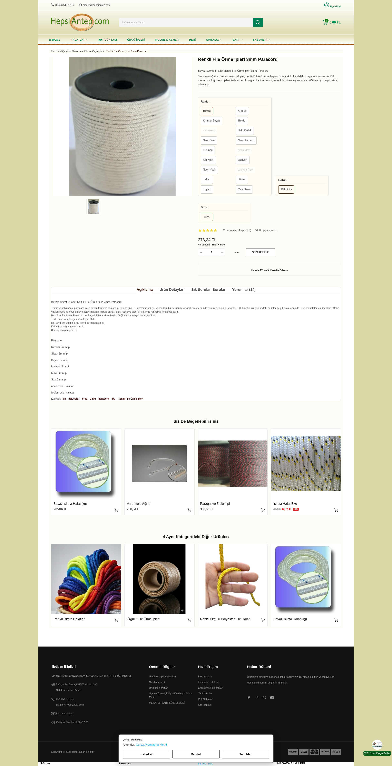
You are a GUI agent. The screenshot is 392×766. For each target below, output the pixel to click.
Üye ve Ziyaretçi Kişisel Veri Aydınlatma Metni (171, 695)
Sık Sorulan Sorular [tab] (208, 290)
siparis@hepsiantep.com (96, 5)
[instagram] (256, 698)
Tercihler (245, 754)
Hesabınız (205, 763)
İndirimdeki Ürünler (208, 682)
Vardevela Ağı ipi (139, 503)
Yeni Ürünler (205, 693)
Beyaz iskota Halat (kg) (70, 503)
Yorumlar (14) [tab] (244, 290)
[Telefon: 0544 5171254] (52, 5)
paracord (103, 398)
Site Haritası (205, 705)
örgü (84, 398)
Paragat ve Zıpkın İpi (215, 503)
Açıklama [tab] (145, 290)
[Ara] (258, 22)
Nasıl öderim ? (157, 682)
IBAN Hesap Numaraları (162, 676)
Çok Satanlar (205, 699)
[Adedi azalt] (201, 252)
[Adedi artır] (222, 252)
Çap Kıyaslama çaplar (210, 688)
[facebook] (249, 698)
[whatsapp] (264, 698)
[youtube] (272, 698)
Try (113, 398)
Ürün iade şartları (158, 688)
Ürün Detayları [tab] (172, 290)
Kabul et (146, 754)
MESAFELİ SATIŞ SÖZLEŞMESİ (167, 702)
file (64, 398)
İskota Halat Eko (285, 503)
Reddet (196, 754)
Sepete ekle (260, 252)
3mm (93, 398)
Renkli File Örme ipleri (130, 398)
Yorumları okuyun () (238, 230)
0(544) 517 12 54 (65, 5)
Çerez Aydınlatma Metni (151, 744)
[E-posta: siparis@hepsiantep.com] (80, 5)
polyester (73, 398)
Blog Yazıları (205, 676)
